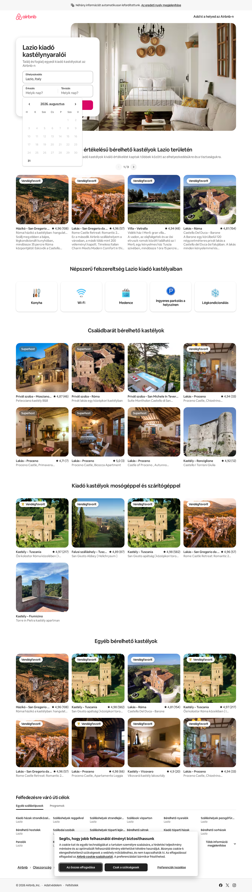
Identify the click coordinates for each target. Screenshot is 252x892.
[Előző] (119, 167)
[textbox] (40, 92)
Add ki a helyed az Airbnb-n (213, 17)
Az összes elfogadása (80, 867)
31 (29, 161)
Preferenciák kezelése (171, 867)
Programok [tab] (57, 806)
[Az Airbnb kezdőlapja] (26, 16)
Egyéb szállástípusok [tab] (29, 806)
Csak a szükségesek (126, 867)
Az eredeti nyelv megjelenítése (161, 5)
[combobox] (58, 79)
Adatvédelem (53, 885)
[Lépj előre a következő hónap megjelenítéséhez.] (75, 104)
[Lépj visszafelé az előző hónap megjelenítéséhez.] (29, 104)
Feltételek (72, 885)
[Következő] (133, 167)
